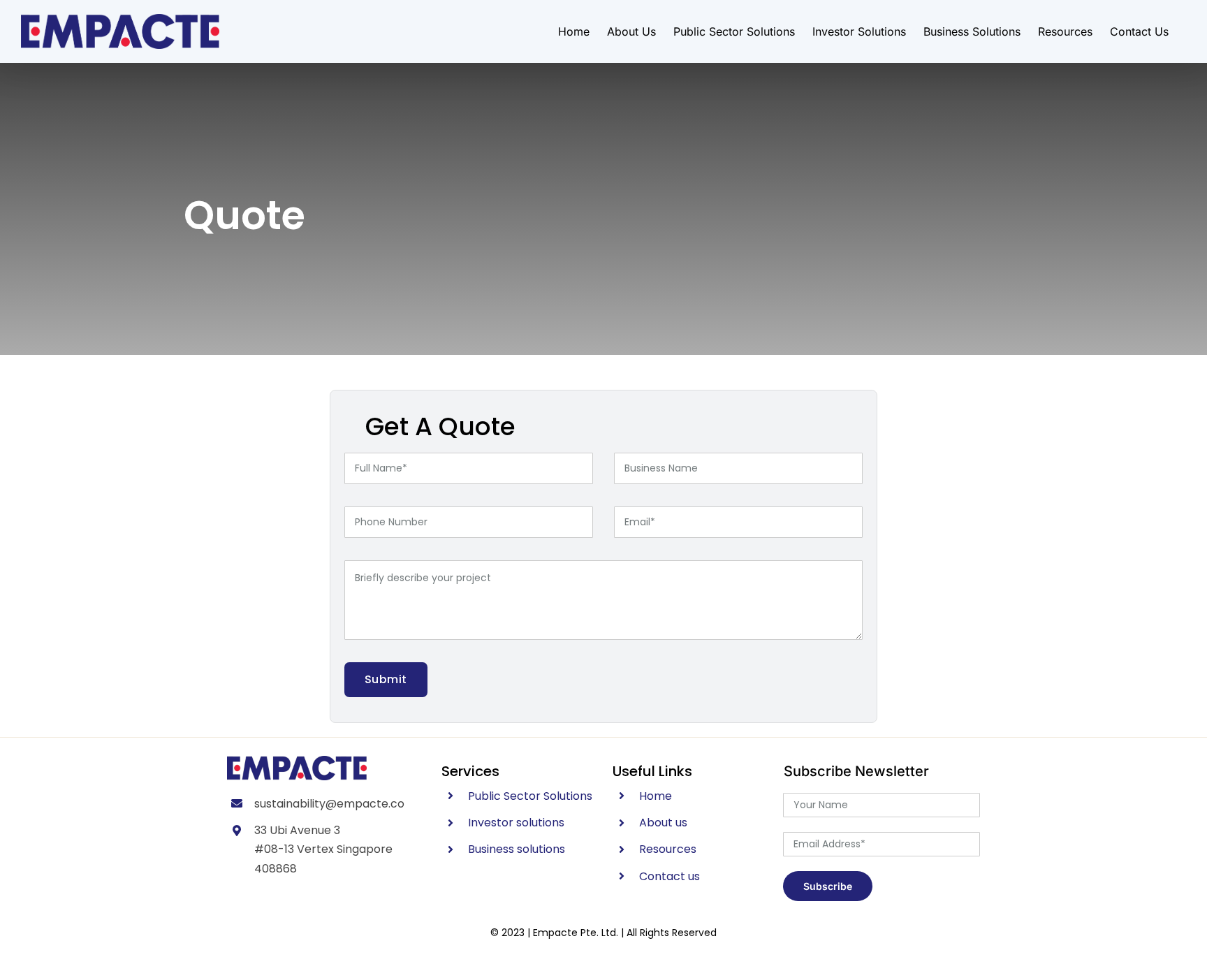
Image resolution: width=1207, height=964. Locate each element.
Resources (667, 849)
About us (663, 823)
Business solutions (516, 849)
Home (655, 796)
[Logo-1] (297, 761)
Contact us (669, 876)
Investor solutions (516, 823)
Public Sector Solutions (530, 796)
